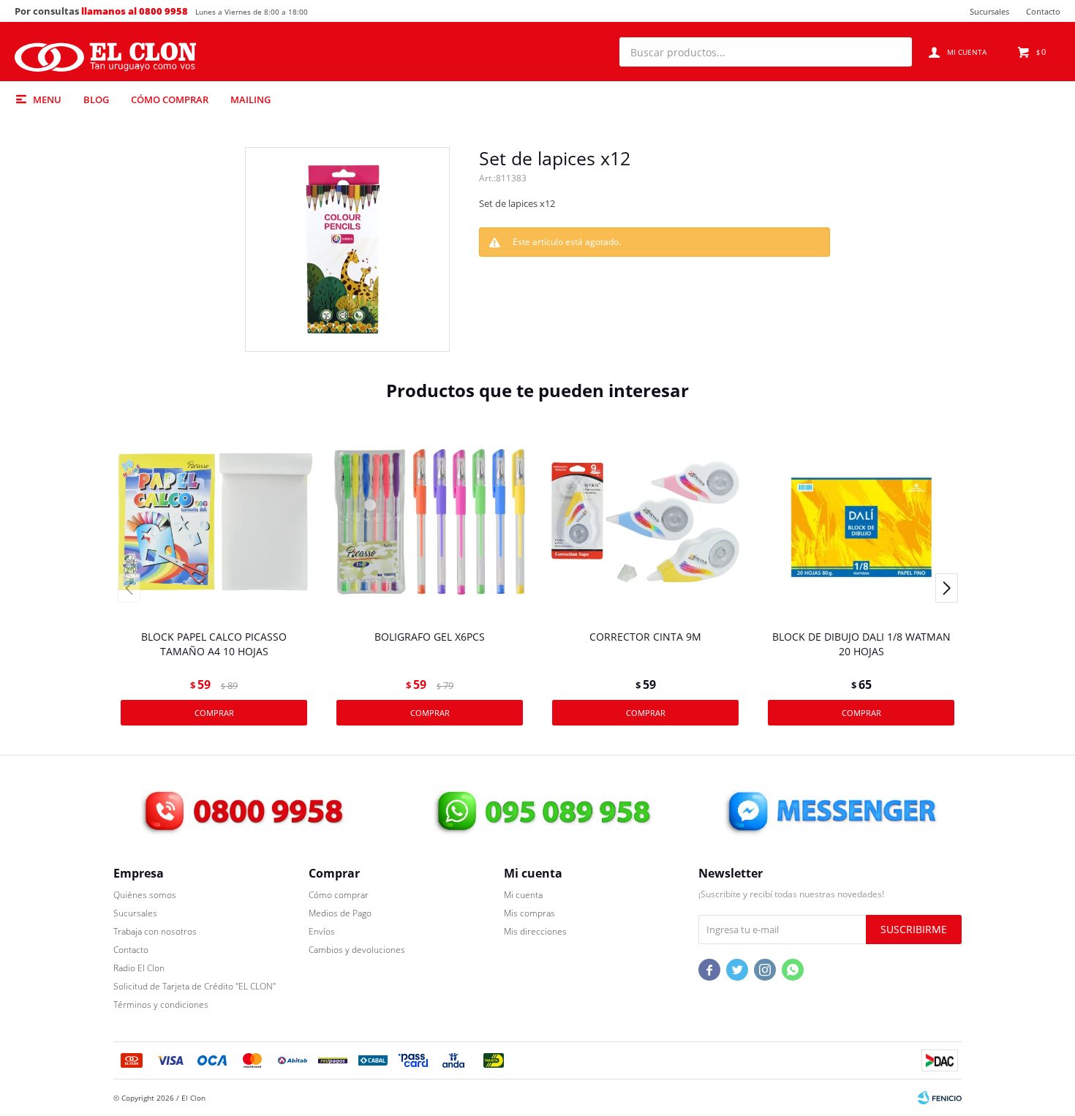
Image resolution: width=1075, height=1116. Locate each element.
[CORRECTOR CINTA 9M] (645, 521)
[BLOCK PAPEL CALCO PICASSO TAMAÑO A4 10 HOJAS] (213, 521)
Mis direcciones (535, 931)
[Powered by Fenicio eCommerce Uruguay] (940, 1098)
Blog (96, 99)
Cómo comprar (169, 99)
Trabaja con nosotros (155, 931)
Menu (47, 99)
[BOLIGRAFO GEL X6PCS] (429, 521)
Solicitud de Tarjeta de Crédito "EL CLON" (194, 986)
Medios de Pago (340, 913)
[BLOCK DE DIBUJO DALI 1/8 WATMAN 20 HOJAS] (861, 521)
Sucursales (989, 11)
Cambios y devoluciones (357, 949)
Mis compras (529, 913)
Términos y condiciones (160, 1004)
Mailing (250, 99)
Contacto (1043, 11)
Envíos (322, 931)
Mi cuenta (523, 895)
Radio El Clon (139, 968)
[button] (893, 52)
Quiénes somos (144, 895)
